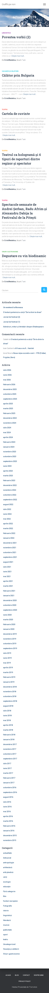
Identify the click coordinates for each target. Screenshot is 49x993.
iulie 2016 (7, 802)
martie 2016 (8, 821)
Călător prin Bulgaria (18, 75)
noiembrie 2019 (9, 639)
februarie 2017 (9, 778)
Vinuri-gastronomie (10, 252)
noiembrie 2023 (9, 452)
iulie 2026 (7, 370)
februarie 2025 (9, 413)
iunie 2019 (7, 658)
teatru (5, 109)
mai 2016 (7, 811)
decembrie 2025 (10, 389)
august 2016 (8, 797)
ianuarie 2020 (8, 629)
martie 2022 (8, 528)
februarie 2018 (9, 735)
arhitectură (7, 867)
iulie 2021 (7, 567)
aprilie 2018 (8, 725)
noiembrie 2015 (9, 840)
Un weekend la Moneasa (13, 307)
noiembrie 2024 (9, 423)
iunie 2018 (7, 716)
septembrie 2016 (10, 792)
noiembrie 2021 (9, 548)
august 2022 (8, 504)
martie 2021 (8, 586)
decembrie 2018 (10, 687)
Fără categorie (9, 891)
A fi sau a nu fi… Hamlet (24, 348)
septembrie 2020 (10, 610)
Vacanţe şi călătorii (10, 71)
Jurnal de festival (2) (11, 317)
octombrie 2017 (9, 754)
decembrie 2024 (10, 418)
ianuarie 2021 (8, 596)
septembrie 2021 (10, 557)
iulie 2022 (7, 509)
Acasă (8, 975)
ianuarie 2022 (8, 538)
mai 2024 (7, 432)
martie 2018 (8, 730)
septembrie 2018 (10, 701)
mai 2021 (7, 576)
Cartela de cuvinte (16, 114)
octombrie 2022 (9, 495)
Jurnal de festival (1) (11, 322)
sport (5, 935)
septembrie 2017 (10, 759)
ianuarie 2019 (8, 682)
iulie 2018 (7, 711)
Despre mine (39, 975)
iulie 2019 (7, 653)
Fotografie (7, 906)
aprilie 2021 (8, 581)
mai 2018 (7, 720)
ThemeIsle (33, 987)
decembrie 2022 (10, 485)
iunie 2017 (7, 768)
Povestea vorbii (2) (16, 37)
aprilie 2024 (8, 437)
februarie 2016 (9, 826)
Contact (26, 975)
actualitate (7, 853)
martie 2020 (8, 620)
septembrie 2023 (10, 461)
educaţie (6, 887)
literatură (7, 920)
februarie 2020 (9, 624)
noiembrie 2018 (9, 692)
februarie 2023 (9, 480)
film (4, 896)
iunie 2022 (7, 514)
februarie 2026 (9, 384)
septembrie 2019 (10, 648)
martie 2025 (8, 408)
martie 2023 (8, 476)
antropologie (8, 863)
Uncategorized (9, 944)
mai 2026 (7, 380)
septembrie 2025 (10, 399)
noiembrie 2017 (9, 749)
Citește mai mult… (18, 56)
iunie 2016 (7, 807)
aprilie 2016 (8, 816)
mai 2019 (7, 663)
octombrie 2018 (9, 696)
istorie (6, 911)
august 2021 (8, 562)
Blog (17, 975)
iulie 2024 (7, 428)
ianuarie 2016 (8, 831)
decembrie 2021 (10, 543)
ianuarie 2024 (8, 447)
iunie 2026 (7, 375)
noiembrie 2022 (9, 490)
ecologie (7, 882)
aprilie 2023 (8, 471)
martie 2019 (8, 672)
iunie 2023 (7, 466)
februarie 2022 (9, 533)
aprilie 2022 (8, 524)
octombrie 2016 (9, 788)
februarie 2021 (9, 591)
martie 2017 (8, 773)
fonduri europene (10, 901)
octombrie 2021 (9, 552)
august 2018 (8, 706)
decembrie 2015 (10, 835)
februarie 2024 (9, 442)
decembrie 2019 (10, 634)
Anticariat (7, 858)
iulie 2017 (7, 764)
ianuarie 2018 (8, 740)
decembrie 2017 (10, 744)
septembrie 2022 (10, 500)
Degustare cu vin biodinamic (24, 256)
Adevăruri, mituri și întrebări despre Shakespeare (23, 327)
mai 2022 (7, 519)
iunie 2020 (7, 615)
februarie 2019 (9, 677)
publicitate (7, 930)
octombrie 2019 (9, 644)
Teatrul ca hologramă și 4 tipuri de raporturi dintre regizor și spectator (21, 159)
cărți (5, 877)
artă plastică (8, 872)
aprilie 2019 (8, 668)
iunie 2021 (7, 572)
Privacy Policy (25, 981)
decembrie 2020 (10, 600)
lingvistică (6, 33)
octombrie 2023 (9, 456)
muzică (6, 925)
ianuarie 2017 (8, 783)
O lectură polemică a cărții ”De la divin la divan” (22, 312)
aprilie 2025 (8, 404)
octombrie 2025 (9, 394)
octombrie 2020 (9, 605)
